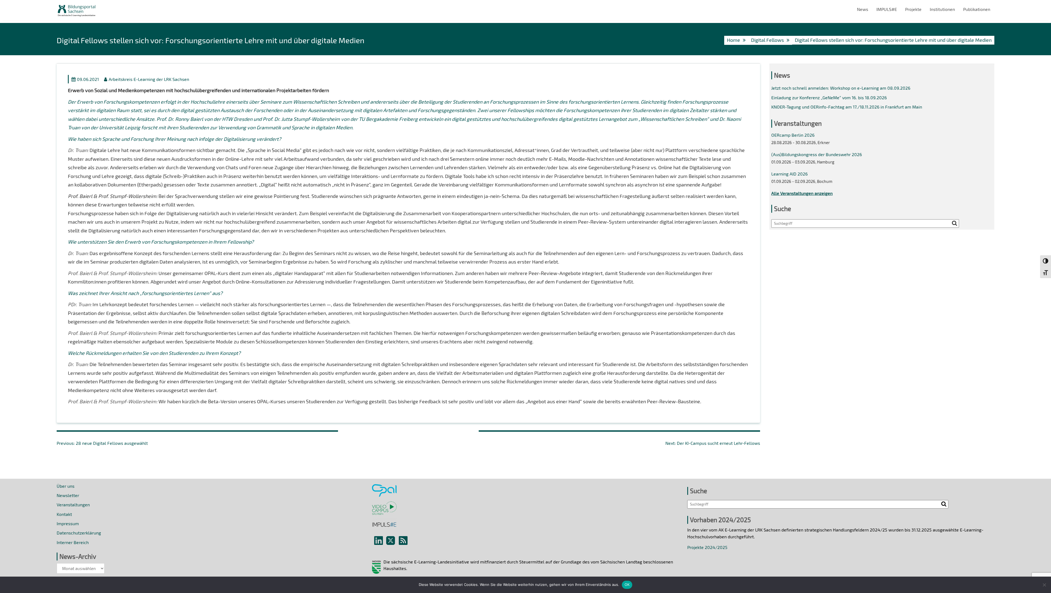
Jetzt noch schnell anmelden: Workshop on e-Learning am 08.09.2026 (840, 87)
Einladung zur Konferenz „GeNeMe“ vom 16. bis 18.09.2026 (829, 97)
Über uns (65, 486)
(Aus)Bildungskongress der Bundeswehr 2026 (816, 154)
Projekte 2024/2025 (707, 547)
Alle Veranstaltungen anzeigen (802, 193)
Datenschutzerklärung (79, 532)
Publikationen (976, 9)
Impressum (68, 523)
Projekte (913, 9)
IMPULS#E (886, 9)
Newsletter (68, 495)
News (862, 9)
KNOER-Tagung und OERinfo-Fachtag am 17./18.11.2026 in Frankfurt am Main (846, 106)
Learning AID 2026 (789, 173)
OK (627, 584)
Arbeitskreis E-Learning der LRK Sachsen (149, 79)
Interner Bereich (73, 542)
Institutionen (942, 9)
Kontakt (64, 514)
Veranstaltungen (73, 504)
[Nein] (1044, 585)
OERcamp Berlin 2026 (793, 135)
